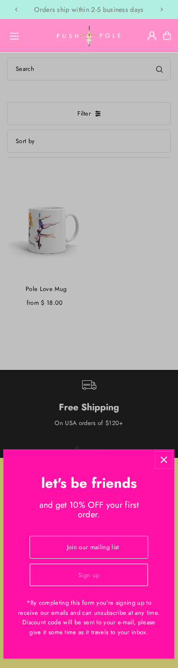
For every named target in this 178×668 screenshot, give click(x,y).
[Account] (152, 35)
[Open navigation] (27, 35)
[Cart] (167, 35)
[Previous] (16, 9)
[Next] (161, 9)
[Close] (163, 460)
